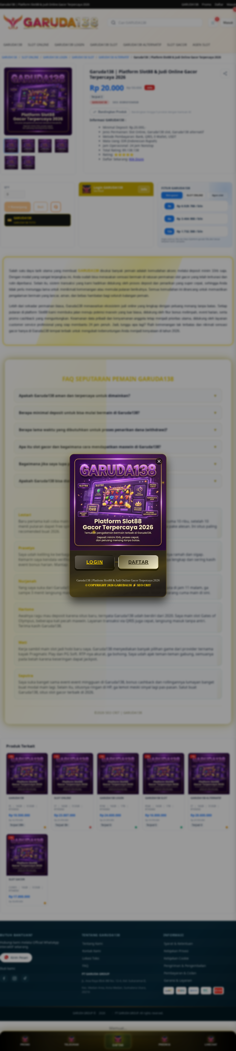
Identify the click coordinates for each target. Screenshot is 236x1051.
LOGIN (94, 562)
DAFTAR (138, 562)
